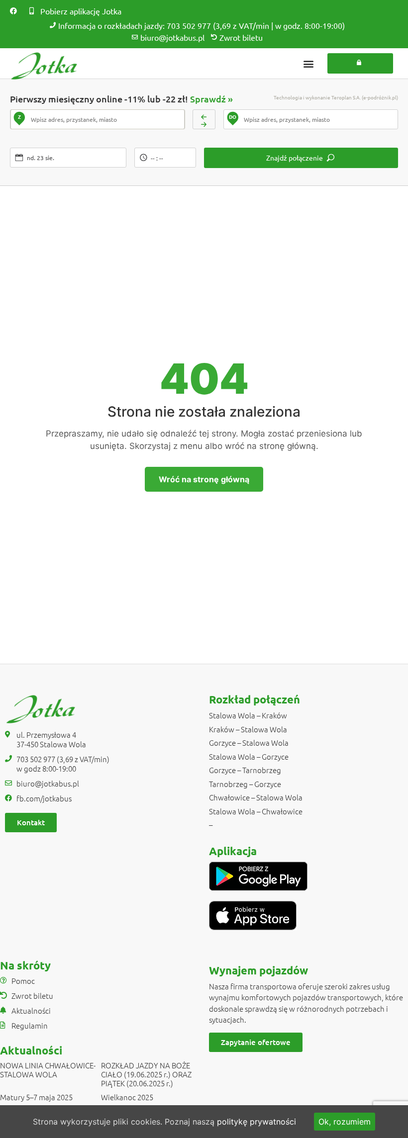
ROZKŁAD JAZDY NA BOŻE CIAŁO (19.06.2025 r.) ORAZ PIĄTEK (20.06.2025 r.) (146, 1074)
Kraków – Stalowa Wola (248, 729)
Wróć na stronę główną (204, 479)
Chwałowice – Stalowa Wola (256, 797)
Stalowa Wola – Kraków (248, 715)
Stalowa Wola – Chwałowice (256, 811)
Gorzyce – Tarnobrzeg (245, 770)
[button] (308, 63)
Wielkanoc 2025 (127, 1097)
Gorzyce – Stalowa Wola (249, 742)
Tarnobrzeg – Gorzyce (245, 784)
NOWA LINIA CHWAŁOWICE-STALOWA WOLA (48, 1069)
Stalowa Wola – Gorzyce (249, 756)
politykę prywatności (256, 1122)
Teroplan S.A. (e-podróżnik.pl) (364, 97)
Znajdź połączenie (294, 157)
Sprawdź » (211, 98)
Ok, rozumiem (344, 1122)
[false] (204, 119)
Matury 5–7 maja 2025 (36, 1097)
